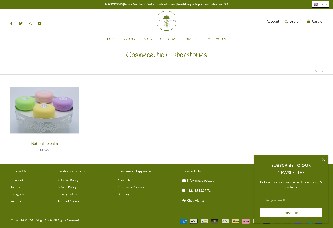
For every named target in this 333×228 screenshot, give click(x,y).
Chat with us (195, 200)
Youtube (16, 201)
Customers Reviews (130, 187)
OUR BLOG (192, 39)
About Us (123, 180)
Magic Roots (44, 220)
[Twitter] (21, 23)
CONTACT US (217, 39)
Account (273, 21)
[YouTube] (39, 23)
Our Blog (123, 194)
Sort (318, 71)
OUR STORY (168, 39)
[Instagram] (30, 23)
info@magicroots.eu (200, 180)
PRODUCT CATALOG (138, 39)
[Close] (323, 159)
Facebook (17, 180)
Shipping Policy (68, 180)
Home (111, 39)
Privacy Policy (67, 194)
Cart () (316, 21)
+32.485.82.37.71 (199, 190)
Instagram (17, 194)
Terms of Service (69, 201)
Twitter (15, 187)
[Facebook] (11, 23)
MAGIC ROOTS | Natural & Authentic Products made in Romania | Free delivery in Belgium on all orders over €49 (166, 4)
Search (294, 21)
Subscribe (291, 212)
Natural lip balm (44, 143)
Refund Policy (67, 187)
